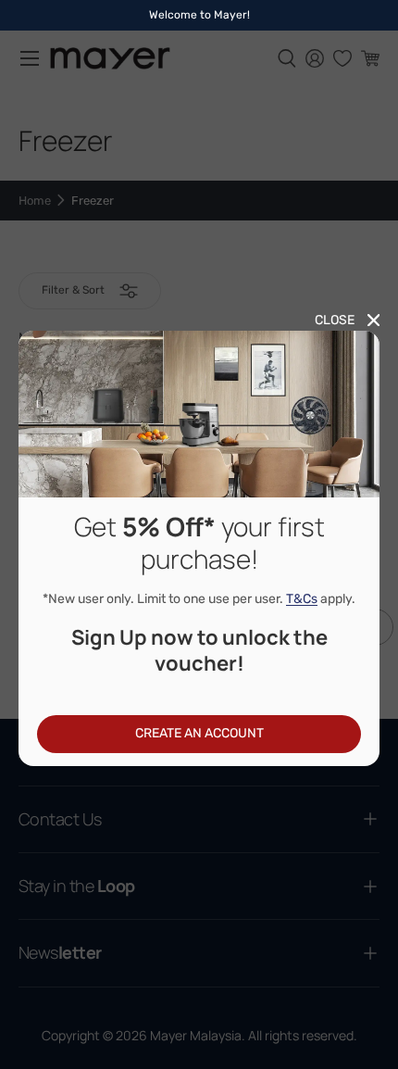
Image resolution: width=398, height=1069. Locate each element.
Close (334, 320)
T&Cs (301, 599)
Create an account (199, 733)
